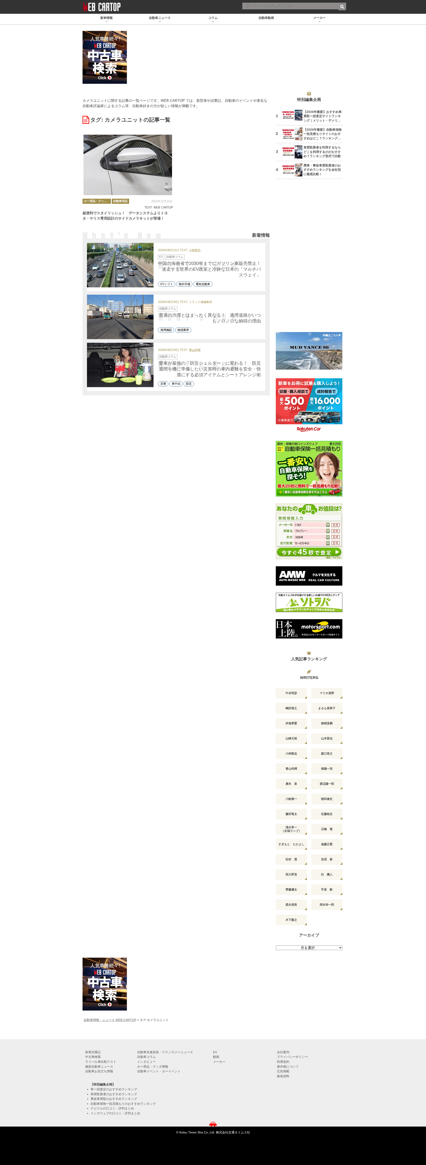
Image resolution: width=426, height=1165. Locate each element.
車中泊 (176, 384)
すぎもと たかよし (291, 844)
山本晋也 (327, 738)
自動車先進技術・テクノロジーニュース (165, 1052)
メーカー (219, 1061)
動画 (216, 1057)
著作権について (288, 1066)
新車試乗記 (93, 1052)
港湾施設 (166, 330)
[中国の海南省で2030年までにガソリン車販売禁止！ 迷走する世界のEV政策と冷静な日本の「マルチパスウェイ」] (120, 265)
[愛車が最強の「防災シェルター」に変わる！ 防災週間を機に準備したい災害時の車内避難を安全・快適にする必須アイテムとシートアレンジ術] (120, 365)
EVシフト (166, 284)
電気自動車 (203, 284)
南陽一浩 (327, 768)
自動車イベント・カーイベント (159, 1071)
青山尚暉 (195, 350)
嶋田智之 (291, 708)
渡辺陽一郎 (327, 783)
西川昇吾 (291, 874)
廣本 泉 (291, 783)
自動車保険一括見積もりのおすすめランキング (123, 1103)
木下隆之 (291, 919)
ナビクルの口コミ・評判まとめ (112, 1108)
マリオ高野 (327, 693)
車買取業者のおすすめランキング (114, 1094)
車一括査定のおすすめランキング (114, 1089)
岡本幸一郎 (327, 904)
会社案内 (283, 1052)
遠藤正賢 (327, 844)
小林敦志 (195, 250)
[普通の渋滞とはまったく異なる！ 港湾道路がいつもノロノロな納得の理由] (120, 317)
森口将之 (327, 753)
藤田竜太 (291, 814)
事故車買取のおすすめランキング (114, 1099)
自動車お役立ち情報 (99, 1071)
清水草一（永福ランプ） (291, 829)
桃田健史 (327, 799)
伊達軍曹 (291, 723)
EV (161, 256)
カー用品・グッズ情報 (97, 201)
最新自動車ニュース (99, 1066)
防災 (189, 384)
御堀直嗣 (327, 723)
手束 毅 (327, 889)
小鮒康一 (291, 799)
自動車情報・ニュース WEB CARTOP (110, 1020)
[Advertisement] (309, 258)
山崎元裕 (291, 738)
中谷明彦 (291, 693)
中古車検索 (93, 1057)
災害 (163, 384)
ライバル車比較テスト (100, 1061)
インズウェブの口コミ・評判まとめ (115, 1113)
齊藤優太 (291, 889)
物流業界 (183, 330)
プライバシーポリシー (292, 1057)
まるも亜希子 (326, 708)
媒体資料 (283, 1076)
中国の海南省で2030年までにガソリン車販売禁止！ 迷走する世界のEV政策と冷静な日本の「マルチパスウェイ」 (211, 269)
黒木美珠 (291, 904)
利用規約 (283, 1061)
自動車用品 (120, 201)
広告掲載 (283, 1071)
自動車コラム (174, 256)
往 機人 (327, 874)
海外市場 (184, 284)
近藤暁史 (327, 814)
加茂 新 (327, 859)
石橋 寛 (327, 829)
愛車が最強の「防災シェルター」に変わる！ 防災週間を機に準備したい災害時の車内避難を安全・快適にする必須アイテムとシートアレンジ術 (210, 369)
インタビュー (146, 1061)
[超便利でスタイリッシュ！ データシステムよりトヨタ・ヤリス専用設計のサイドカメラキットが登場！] (128, 165)
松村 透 (291, 859)
